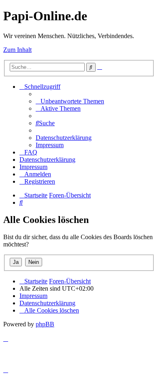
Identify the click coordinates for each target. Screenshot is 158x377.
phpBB (45, 324)
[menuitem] (70, 101)
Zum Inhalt (17, 49)
